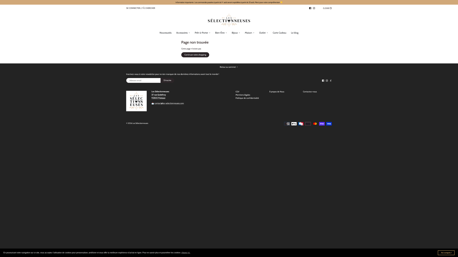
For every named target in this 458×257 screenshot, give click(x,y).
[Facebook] (310, 8)
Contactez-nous (310, 91)
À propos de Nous (276, 91)
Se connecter (133, 8)
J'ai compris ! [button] (446, 253)
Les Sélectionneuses (140, 123)
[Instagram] (314, 8)
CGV (237, 91)
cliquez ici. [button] (185, 253)
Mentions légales (243, 95)
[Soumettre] (144, 8)
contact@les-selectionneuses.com (169, 103)
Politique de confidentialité (247, 98)
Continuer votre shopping (195, 55)
